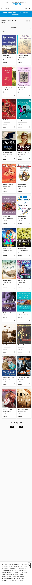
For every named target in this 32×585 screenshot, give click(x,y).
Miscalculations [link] (22, 248)
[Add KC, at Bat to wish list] (15, 352)
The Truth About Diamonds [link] (23, 152)
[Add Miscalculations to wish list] (30, 256)
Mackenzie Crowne (8, 250)
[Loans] (26, 9)
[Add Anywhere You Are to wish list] (30, 320)
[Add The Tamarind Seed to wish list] (15, 320)
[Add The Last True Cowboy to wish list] (15, 192)
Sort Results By (5, 27)
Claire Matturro (22, 218)
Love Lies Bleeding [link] (23, 409)
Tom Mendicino (7, 347)
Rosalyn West (22, 282)
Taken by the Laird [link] (7, 409)
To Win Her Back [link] (7, 248)
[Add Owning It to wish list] (30, 127)
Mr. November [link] (21, 345)
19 (18, 423)
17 (14, 423)
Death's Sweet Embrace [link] (23, 377)
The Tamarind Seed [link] (8, 313)
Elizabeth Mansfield (8, 154)
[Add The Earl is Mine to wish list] (15, 127)
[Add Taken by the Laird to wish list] (15, 417)
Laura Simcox (7, 379)
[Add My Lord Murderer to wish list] (15, 159)
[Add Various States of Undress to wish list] (15, 384)
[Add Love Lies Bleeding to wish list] (30, 417)
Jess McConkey (22, 411)
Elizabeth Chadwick (8, 57)
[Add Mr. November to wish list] (30, 352)
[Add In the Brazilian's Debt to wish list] (30, 192)
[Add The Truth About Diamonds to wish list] (30, 159)
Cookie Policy (20, 580)
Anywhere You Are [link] (22, 313)
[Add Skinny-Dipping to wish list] (30, 224)
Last (21, 426)
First (12, 426)
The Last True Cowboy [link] (8, 184)
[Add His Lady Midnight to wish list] (15, 95)
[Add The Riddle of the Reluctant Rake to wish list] (30, 95)
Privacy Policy (16, 566)
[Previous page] (10, 423)
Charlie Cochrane (7, 282)
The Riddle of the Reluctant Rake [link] (23, 88)
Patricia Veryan (22, 57)
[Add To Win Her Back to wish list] (15, 256)
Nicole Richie (22, 154)
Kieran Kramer (7, 122)
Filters (3, 31)
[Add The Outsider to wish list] (30, 288)
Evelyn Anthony (7, 315)
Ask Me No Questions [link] (23, 55)
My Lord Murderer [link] (7, 152)
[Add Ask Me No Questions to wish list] (30, 63)
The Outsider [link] (21, 280)
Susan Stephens (22, 186)
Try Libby (4, 12)
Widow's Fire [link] (6, 55)
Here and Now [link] (6, 216)
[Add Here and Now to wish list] (15, 224)
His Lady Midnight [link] (7, 88)
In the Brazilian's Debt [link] (23, 184)
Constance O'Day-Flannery (9, 218)
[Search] (2, 8)
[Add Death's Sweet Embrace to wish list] (30, 384)
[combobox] (13, 9)
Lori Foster (21, 347)
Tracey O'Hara (22, 379)
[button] (27, 22)
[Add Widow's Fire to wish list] (15, 63)
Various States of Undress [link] (8, 377)
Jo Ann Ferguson (7, 89)
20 (21, 423)
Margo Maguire (7, 411)
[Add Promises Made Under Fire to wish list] (15, 288)
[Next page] (23, 423)
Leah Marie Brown (23, 122)
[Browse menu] (29, 9)
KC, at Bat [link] (5, 345)
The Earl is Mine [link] (7, 120)
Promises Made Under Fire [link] (8, 280)
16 (12, 423)
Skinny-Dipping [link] (22, 216)
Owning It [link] (20, 120)
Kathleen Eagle (7, 186)
